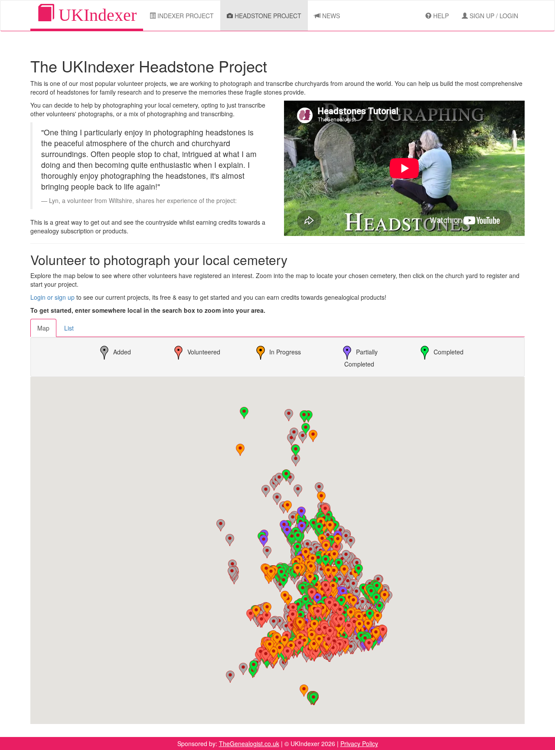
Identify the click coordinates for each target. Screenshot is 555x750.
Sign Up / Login (493, 15)
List (69, 328)
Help (440, 15)
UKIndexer (95, 15)
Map (43, 328)
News (330, 15)
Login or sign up (52, 297)
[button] (244, 413)
